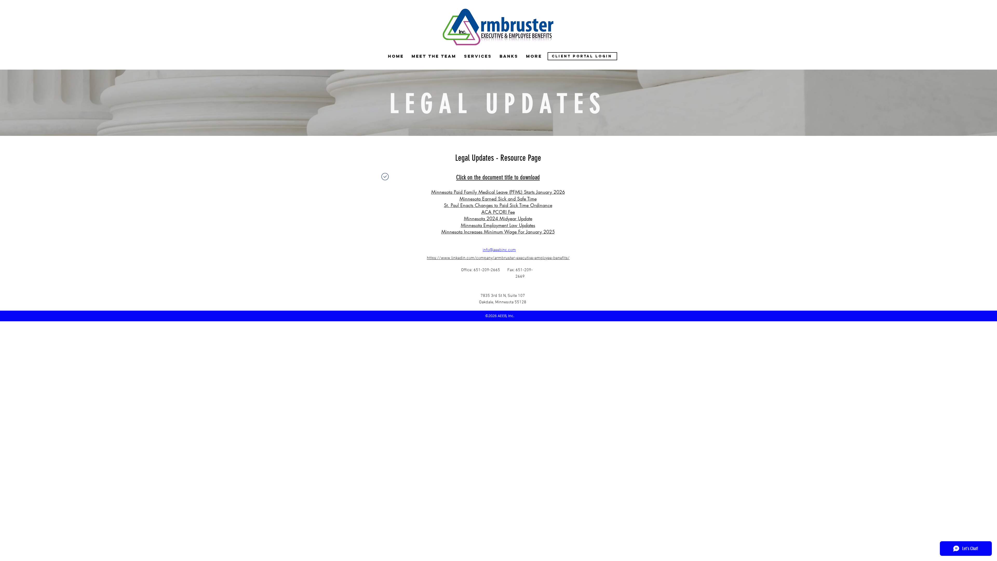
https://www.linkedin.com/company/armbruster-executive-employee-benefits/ (498, 258)
